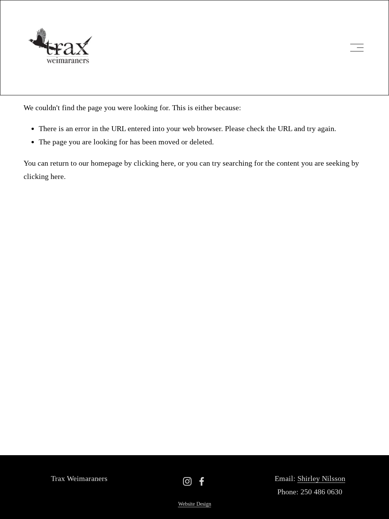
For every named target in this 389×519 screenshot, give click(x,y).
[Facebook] (201, 481)
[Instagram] (187, 481)
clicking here (154, 163)
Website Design (194, 504)
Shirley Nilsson (321, 478)
